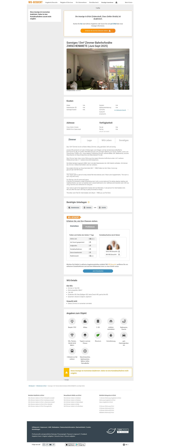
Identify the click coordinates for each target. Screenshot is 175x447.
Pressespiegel (61, 434)
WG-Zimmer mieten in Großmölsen (73, 406)
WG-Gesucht (32, 386)
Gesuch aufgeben (70, 436)
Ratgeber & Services (66, 2)
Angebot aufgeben (48, 436)
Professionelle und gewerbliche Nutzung (44, 434)
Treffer (98, 8)
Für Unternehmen (81, 2)
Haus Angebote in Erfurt (106, 402)
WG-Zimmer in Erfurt (41, 386)
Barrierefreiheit (80, 427)
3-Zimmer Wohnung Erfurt (106, 408)
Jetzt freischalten (98, 271)
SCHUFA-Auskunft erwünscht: (102, 112)
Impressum (43, 427)
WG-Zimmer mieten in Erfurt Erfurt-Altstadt (40, 404)
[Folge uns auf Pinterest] (53, 444)
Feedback (84, 434)
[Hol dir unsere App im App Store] (70, 444)
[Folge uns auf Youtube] (50, 444)
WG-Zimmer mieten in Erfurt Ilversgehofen (40, 406)
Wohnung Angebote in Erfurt (107, 400)
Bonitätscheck (94, 2)
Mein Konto (128, 2)
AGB (49, 427)
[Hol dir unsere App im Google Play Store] (80, 444)
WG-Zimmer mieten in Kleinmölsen (73, 402)
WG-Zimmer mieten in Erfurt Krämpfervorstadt (41, 398)
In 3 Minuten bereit (120, 110)
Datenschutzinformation (67, 427)
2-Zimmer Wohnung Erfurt (106, 406)
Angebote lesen (36, 436)
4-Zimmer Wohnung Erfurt (106, 410)
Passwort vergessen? (73, 434)
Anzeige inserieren (107, 2)
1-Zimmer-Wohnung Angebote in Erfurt (110, 398)
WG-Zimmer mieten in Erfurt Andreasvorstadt (41, 400)
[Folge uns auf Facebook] (47, 444)
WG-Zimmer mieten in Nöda (71, 404)
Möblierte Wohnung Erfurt (106, 412)
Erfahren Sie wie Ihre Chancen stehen (96, 30)
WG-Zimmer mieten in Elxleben (72, 398)
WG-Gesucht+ (112, 264)
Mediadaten (55, 427)
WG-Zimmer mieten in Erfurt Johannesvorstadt (41, 402)
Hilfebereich (35, 427)
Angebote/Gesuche (51, 2)
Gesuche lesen (59, 436)
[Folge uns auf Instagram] (44, 444)
